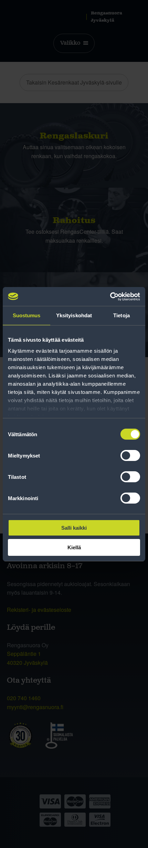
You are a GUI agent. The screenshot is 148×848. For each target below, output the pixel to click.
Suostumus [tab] (27, 315)
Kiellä (74, 547)
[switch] (130, 455)
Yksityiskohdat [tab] (74, 315)
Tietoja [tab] (121, 315)
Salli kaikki (74, 528)
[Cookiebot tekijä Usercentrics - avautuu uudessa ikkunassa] (110, 296)
